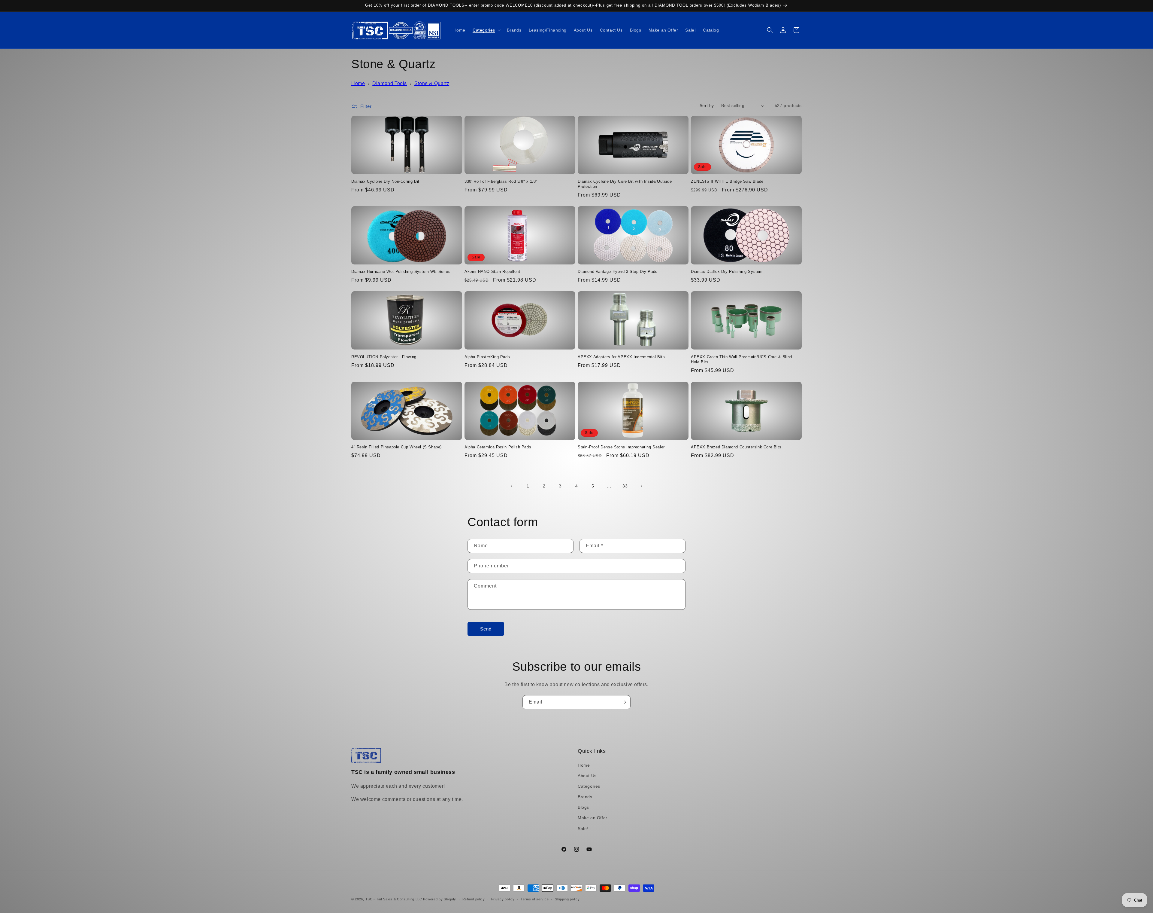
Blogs (583, 807)
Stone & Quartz (431, 83)
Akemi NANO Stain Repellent (492, 271)
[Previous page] (511, 486)
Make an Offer (592, 817)
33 (625, 486)
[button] (486, 30)
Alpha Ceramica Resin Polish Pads (498, 447)
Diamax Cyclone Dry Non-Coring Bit (385, 181)
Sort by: (707, 105)
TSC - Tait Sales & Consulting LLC (393, 899)
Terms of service (535, 899)
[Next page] (641, 486)
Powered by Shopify (439, 899)
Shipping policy (567, 899)
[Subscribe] (623, 702)
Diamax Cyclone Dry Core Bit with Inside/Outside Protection (625, 184)
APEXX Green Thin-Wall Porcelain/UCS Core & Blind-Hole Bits (742, 359)
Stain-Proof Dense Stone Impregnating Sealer (621, 447)
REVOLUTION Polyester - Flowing (383, 357)
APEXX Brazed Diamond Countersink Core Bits (736, 447)
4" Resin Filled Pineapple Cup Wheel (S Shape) (396, 447)
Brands (585, 796)
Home (358, 83)
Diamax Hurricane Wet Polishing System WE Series (400, 271)
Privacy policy (503, 899)
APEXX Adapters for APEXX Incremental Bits (621, 357)
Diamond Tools (389, 83)
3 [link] (560, 485)
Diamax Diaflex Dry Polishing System (727, 271)
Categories (589, 786)
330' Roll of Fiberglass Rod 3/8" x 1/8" (501, 181)
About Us (587, 775)
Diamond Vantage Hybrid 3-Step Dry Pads (618, 271)
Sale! (583, 828)
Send (486, 628)
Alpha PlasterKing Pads (487, 357)
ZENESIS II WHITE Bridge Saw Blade (727, 181)
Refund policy (473, 899)
